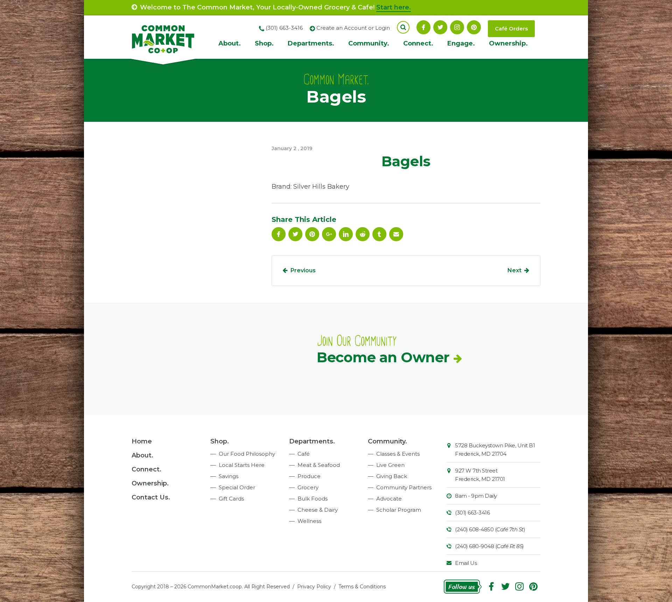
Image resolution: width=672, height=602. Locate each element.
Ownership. (508, 43)
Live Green (390, 465)
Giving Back (391, 476)
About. (229, 43)
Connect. (418, 43)
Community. (368, 43)
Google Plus (329, 234)
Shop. (264, 43)
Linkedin (346, 234)
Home (142, 441)
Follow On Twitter (440, 27)
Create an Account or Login (353, 27)
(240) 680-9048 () (489, 546)
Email (396, 234)
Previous (303, 270)
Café (304, 453)
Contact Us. (151, 497)
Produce (309, 476)
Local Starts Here (242, 465)
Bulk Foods (313, 498)
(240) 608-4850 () (490, 529)
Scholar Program (398, 509)
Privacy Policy (314, 586)
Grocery (308, 487)
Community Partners (404, 487)
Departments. (311, 43)
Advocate (389, 498)
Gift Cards (231, 498)
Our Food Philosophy (247, 453)
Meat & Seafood (319, 465)
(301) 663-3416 (472, 512)
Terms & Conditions (362, 586)
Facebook (423, 27)
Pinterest (474, 27)
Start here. (393, 7)
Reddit (363, 234)
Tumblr (379, 234)
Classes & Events (398, 453)
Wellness (309, 521)
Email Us (466, 563)
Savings (228, 476)
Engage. (461, 43)
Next (514, 270)
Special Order (237, 487)
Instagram (457, 27)
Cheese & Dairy (318, 509)
